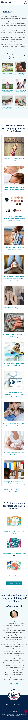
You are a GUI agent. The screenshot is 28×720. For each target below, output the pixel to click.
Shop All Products (14, 583)
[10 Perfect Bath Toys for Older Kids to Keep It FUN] (14, 351)
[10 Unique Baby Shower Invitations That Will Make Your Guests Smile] (14, 380)
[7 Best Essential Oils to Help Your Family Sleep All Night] (14, 175)
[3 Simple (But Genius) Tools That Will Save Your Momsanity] (14, 469)
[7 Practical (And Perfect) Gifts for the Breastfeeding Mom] (14, 440)
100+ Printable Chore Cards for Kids (14, 531)
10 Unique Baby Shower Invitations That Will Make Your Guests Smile (14, 395)
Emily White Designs (17, 715)
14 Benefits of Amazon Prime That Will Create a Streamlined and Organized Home (14, 279)
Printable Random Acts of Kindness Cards (14, 553)
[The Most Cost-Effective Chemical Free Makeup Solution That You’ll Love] (14, 204)
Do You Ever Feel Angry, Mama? (14, 308)
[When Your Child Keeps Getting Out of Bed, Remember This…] (14, 411)
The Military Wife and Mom (7, 2)
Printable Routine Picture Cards (14, 576)
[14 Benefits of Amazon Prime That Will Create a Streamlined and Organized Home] (14, 264)
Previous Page (8, 489)
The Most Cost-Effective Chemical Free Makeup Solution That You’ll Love (14, 219)
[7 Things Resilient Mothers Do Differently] (14, 322)
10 (10, 491)
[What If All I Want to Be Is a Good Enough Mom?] (14, 235)
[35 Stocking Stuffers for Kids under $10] (14, 146)
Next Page (15, 491)
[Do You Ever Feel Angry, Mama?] (14, 295)
